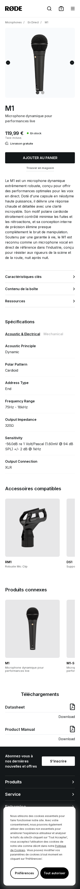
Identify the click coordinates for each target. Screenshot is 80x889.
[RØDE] (13, 8)
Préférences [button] (24, 873)
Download (66, 717)
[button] (61, 8)
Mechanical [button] (53, 334)
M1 (46, 22)
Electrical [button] (22, 334)
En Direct (33, 22)
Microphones (13, 22)
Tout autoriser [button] (54, 873)
